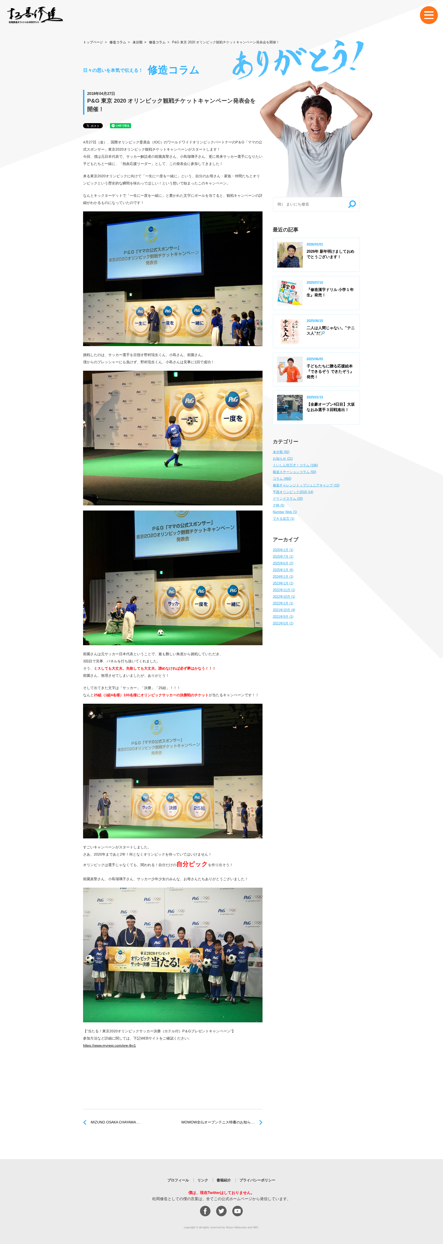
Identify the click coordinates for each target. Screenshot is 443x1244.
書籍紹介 (224, 1180)
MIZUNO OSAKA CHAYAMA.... (115, 1122)
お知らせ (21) (283, 459)
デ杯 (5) (278, 505)
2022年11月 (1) (284, 590)
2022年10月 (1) (284, 597)
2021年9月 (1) (283, 617)
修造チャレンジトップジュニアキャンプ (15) (306, 485)
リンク (202, 1180)
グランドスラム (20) (288, 499)
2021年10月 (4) (284, 610)
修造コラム (117, 42)
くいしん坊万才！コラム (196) (295, 465)
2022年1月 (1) (283, 603)
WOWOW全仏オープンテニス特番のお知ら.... (218, 1122)
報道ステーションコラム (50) (294, 472)
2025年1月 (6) (283, 570)
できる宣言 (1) (283, 519)
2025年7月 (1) (283, 557)
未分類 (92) (281, 452)
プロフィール (178, 1180)
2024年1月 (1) (283, 577)
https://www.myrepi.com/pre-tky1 (109, 1045)
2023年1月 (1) (283, 583)
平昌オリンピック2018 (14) (293, 492)
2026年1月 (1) (283, 550)
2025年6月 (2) (283, 563)
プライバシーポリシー (257, 1180)
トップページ (93, 42)
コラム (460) (282, 479)
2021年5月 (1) (283, 623)
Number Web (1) (285, 512)
